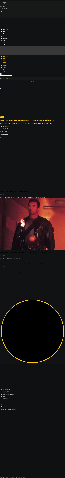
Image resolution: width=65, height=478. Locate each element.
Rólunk (4, 2)
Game (4, 42)
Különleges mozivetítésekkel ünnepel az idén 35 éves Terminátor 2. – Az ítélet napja (25, 252)
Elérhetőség (5, 3)
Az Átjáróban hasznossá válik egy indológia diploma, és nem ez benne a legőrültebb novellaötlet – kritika (24, 263)
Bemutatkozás (6, 389)
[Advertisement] (32, 285)
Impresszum (6, 391)
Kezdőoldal (5, 29)
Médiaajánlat (6, 393)
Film (4, 33)
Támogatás (5, 398)
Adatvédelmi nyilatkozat (8, 395)
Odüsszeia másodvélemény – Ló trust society (14, 191)
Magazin (5, 44)
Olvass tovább (3, 131)
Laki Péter (7, 126)
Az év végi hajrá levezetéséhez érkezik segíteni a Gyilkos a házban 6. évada (17, 272)
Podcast (4, 40)
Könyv (4, 36)
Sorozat (4, 35)
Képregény (5, 38)
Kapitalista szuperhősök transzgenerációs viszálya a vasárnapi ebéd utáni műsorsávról (27, 120)
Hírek (4, 31)
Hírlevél (4, 396)
